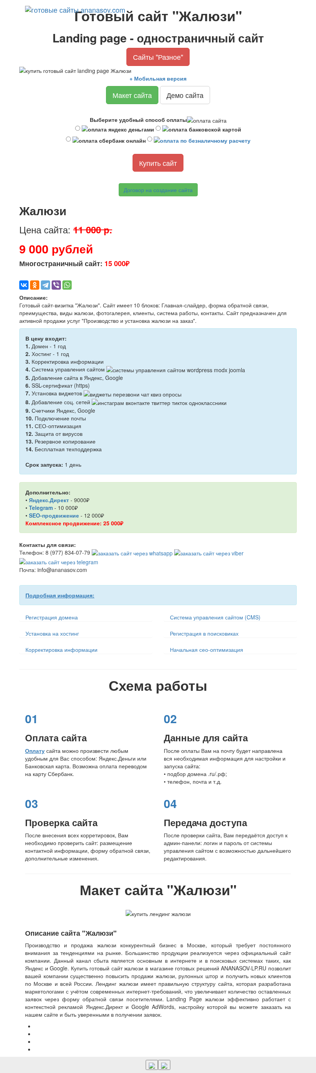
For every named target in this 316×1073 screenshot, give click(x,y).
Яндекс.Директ (49, 500)
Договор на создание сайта (158, 190)
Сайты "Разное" (158, 57)
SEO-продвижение (54, 515)
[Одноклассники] (34, 285)
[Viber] (56, 285)
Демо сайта (184, 95)
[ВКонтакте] (24, 285)
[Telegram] (45, 285)
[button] (164, 1065)
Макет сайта (132, 95)
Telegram (41, 507)
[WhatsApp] (67, 285)
